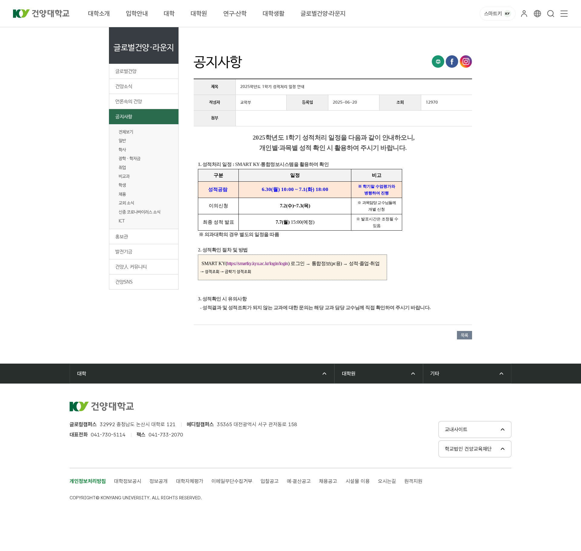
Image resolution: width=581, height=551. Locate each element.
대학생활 (273, 13)
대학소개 (99, 13)
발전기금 (123, 252)
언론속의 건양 (128, 102)
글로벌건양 (125, 71)
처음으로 (201, 34)
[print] (438, 61)
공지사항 (123, 117)
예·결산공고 (299, 481)
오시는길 (387, 481)
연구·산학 (235, 13)
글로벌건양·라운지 (323, 13)
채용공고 (328, 481)
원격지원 (413, 481)
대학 (169, 13)
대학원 (199, 13)
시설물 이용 (358, 481)
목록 (464, 335)
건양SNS (124, 282)
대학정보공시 (127, 481)
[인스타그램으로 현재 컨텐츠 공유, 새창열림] (466, 61)
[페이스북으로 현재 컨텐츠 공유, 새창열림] (452, 61)
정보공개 (158, 481)
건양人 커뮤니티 (131, 267)
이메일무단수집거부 (232, 481)
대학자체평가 (189, 481)
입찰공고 (270, 481)
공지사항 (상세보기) (273, 34)
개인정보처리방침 (88, 481)
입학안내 (137, 13)
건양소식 (123, 86)
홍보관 (121, 237)
